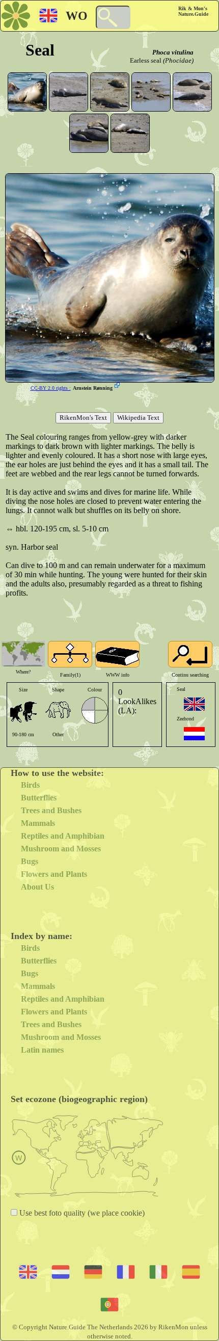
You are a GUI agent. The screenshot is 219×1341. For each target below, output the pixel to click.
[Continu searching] (190, 654)
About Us (37, 886)
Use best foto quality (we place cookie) (81, 1213)
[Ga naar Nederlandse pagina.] (194, 733)
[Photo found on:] (118, 386)
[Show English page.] (194, 704)
